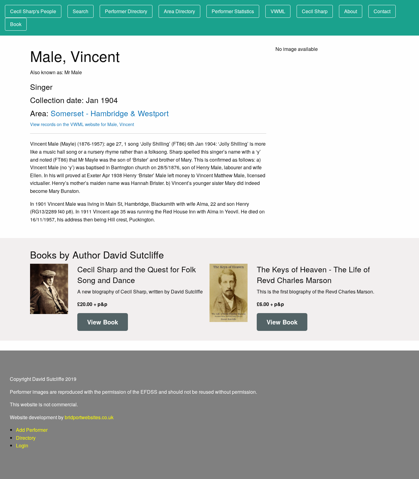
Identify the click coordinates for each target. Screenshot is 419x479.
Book (15, 24)
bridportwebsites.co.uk (89, 417)
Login (22, 445)
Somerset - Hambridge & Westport (110, 112)
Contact (382, 11)
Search (80, 11)
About (350, 11)
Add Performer (32, 429)
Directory (26, 437)
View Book (102, 321)
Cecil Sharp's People (33, 11)
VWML (278, 11)
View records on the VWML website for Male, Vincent (82, 124)
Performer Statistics (233, 11)
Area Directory (179, 11)
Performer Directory (126, 11)
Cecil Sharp (315, 11)
